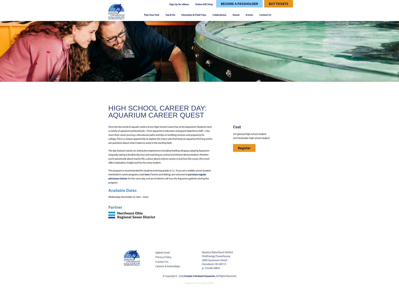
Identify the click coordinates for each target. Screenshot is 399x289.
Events (249, 14)
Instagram (260, 254)
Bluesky (250, 261)
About (236, 14)
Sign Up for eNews (179, 4)
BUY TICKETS (278, 3)
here (147, 174)
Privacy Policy (163, 257)
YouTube (279, 254)
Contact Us (265, 14)
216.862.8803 (212, 268)
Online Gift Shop (204, 4)
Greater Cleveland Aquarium (199, 275)
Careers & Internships (167, 266)
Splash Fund (162, 252)
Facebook (250, 254)
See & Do (170, 14)
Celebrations (219, 14)
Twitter (269, 254)
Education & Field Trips (193, 14)
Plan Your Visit (151, 14)
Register (244, 148)
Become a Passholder (239, 3)
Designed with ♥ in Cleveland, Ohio (199, 283)
